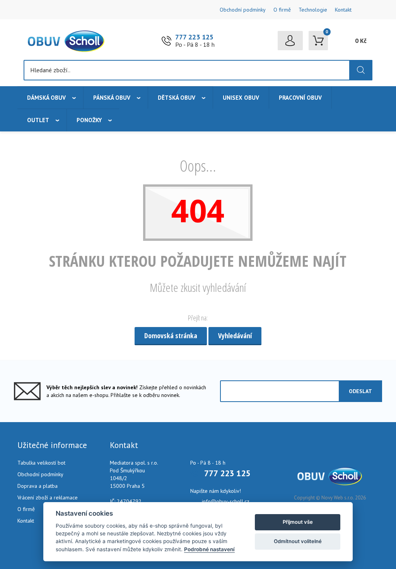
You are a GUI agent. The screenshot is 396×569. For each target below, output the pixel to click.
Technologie (313, 9)
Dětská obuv (176, 97)
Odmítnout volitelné (298, 541)
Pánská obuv (111, 97)
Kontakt (343, 9)
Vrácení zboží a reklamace (47, 497)
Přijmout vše (298, 522)
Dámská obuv (46, 97)
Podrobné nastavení (209, 549)
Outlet (38, 120)
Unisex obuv (241, 97)
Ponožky (89, 120)
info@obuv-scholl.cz (225, 501)
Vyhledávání (235, 335)
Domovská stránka (170, 335)
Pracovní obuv (300, 97)
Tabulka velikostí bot (41, 462)
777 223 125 (194, 36)
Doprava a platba (37, 485)
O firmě (282, 9)
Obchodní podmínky (243, 9)
